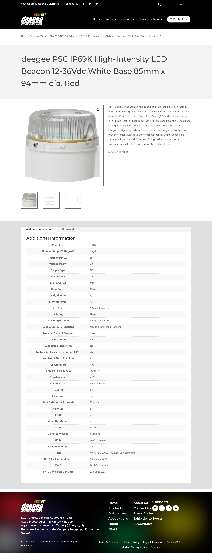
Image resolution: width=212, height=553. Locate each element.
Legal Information (153, 542)
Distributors (156, 19)
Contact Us (180, 19)
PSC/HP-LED (61, 36)
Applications (118, 518)
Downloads (68, 229)
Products (110, 19)
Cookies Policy (175, 542)
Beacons (34, 36)
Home (97, 19)
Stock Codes (143, 513)
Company (126, 19)
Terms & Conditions (109, 542)
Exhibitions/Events (148, 518)
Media (113, 524)
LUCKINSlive (143, 524)
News (142, 19)
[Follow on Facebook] (83, 4)
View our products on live (39, 3)
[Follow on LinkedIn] (90, 4)
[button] (98, 110)
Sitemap (155, 547)
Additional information (39, 229)
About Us (141, 503)
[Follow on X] (77, 4)
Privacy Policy (132, 542)
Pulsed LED (47, 36)
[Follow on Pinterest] (96, 4)
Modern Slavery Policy (134, 547)
